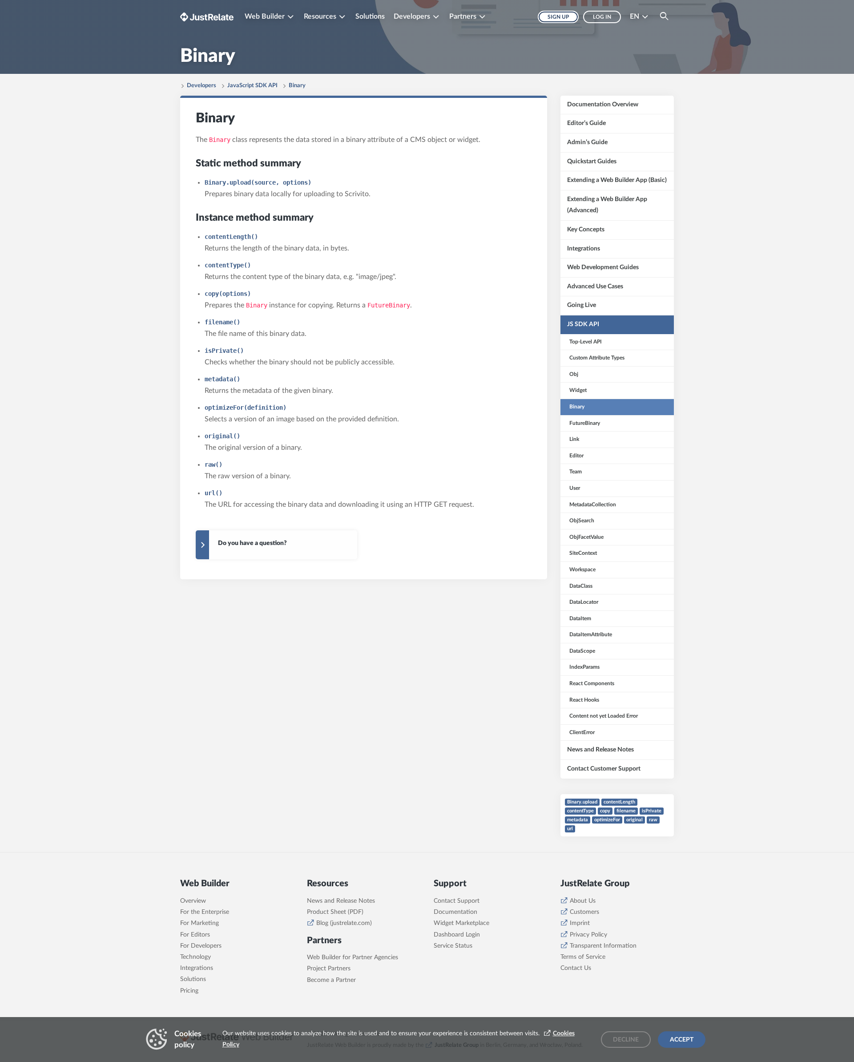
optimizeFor (607, 819)
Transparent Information (603, 946)
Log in (602, 17)
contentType (580, 810)
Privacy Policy (588, 935)
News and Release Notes (341, 901)
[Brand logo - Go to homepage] (207, 16)
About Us (583, 901)
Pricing (189, 991)
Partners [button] (462, 16)
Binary (297, 86)
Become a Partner (331, 980)
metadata (577, 819)
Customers (584, 912)
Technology (195, 957)
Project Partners (328, 968)
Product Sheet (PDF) (335, 912)
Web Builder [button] (265, 16)
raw (653, 819)
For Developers (201, 946)
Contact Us (575, 968)
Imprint (580, 923)
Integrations (196, 968)
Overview (193, 901)
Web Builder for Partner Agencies (352, 957)
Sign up (558, 17)
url (570, 828)
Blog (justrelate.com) (344, 923)
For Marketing (199, 923)
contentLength (619, 802)
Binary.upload (582, 802)
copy (605, 810)
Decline (626, 1040)
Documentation (455, 912)
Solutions (370, 16)
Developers (201, 86)
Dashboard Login (457, 935)
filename (626, 810)
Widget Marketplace (461, 923)
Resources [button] (320, 16)
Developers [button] (412, 16)
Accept (681, 1040)
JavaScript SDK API (252, 86)
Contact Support (456, 901)
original (634, 819)
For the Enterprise (204, 912)
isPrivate (651, 810)
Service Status (453, 946)
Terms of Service (582, 957)
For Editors (195, 935)
